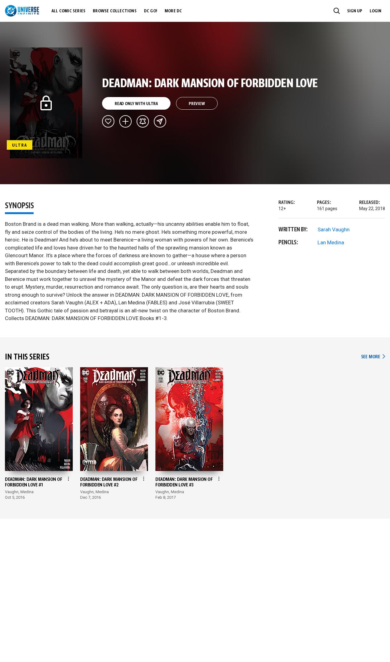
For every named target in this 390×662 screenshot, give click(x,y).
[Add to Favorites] (108, 121)
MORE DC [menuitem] (173, 11)
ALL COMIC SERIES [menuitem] (68, 11)
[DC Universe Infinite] (22, 11)
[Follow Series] (143, 121)
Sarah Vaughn (334, 229)
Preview (197, 104)
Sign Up (354, 11)
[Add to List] (125, 121)
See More (373, 357)
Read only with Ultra (136, 104)
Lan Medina (331, 242)
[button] (336, 10)
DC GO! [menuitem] (150, 11)
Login (375, 11)
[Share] (160, 121)
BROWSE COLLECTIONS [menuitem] (115, 11)
